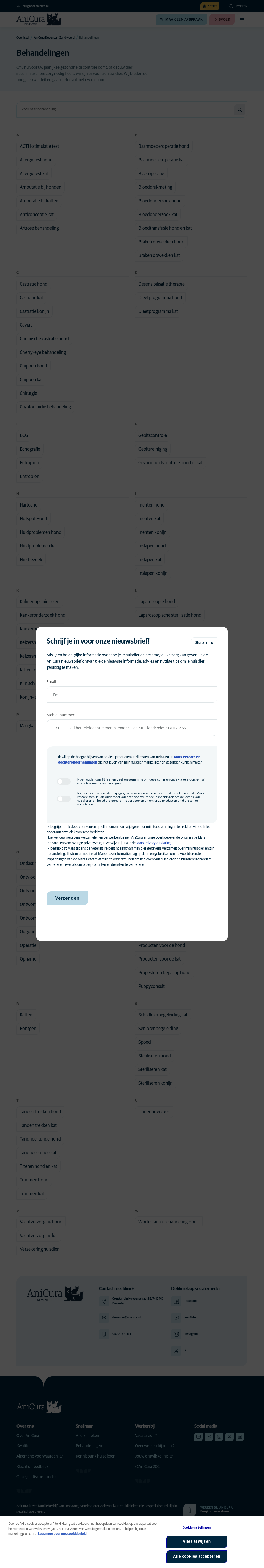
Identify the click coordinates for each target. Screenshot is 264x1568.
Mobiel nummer (61, 714)
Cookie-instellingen (197, 1527)
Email (51, 681)
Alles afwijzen (197, 1541)
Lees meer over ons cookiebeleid (62, 1534)
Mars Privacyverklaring (153, 843)
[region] (132, 1542)
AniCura (162, 757)
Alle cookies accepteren (196, 1556)
